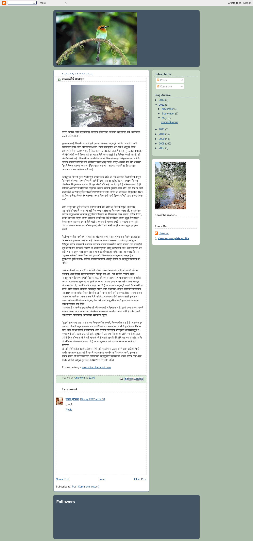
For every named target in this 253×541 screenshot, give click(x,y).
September (168, 113)
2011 (162, 129)
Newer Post (62, 479)
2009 (162, 139)
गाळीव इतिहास (72, 399)
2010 (162, 134)
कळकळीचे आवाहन (169, 122)
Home (101, 479)
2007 (162, 148)
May (165, 118)
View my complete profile (173, 238)
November (168, 109)
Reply (69, 409)
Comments (166, 86)
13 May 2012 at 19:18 (92, 399)
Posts (163, 80)
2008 (162, 143)
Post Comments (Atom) (85, 486)
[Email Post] (121, 379)
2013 (162, 100)
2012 (162, 104)
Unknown (164, 233)
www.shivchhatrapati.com (96, 367)
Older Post (140, 479)
